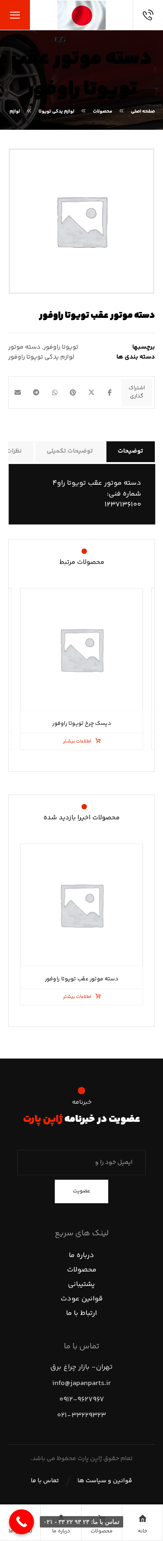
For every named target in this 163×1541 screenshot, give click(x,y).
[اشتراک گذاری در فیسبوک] (110, 392)
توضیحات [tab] (130, 451)
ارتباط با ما (81, 1313)
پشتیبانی (81, 1284)
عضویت (81, 1191)
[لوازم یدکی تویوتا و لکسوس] (81, 15)
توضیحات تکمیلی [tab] (70, 451)
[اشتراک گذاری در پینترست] (73, 392)
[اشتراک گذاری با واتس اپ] (54, 392)
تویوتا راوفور (60, 347)
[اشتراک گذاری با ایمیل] (18, 392)
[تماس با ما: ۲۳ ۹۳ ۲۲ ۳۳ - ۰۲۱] (21, 1521)
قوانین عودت (82, 1299)
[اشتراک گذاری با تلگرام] (36, 392)
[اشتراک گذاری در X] (91, 392)
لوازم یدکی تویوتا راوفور (41, 357)
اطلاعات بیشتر (77, 741)
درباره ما (81, 1255)
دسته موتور (24, 347)
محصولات (81, 1270)
